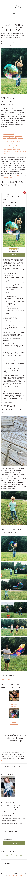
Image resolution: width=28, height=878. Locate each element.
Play (12, 766)
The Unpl (5, 142)
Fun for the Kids (6, 766)
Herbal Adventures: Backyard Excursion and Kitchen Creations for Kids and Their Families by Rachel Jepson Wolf (14, 132)
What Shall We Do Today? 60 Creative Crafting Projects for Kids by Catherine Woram (13, 138)
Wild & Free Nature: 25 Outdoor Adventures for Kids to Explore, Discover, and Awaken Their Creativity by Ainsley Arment (14, 147)
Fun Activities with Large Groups (17, 765)
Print (14, 255)
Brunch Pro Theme (15, 875)
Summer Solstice (22, 766)
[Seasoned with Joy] (14, 8)
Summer (15, 766)
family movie (17, 175)
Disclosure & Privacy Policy (8, 863)
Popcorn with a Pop (6, 177)
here (2, 760)
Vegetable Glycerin (6, 679)
